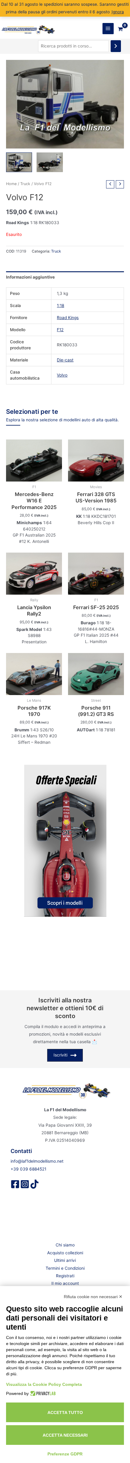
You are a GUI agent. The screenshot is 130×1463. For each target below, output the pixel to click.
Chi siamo (65, 1245)
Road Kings (68, 317)
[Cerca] (116, 46)
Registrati (65, 1275)
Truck (25, 183)
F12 (60, 329)
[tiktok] (34, 1184)
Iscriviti (60, 1055)
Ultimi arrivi (65, 1260)
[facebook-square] (15, 1184)
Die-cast (65, 360)
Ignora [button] (118, 11)
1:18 (60, 305)
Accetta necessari (65, 1435)
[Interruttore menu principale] (108, 28)
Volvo (62, 375)
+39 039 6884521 (28, 1169)
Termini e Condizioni (65, 1268)
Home (11, 183)
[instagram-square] (24, 1184)
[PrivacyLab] (42, 1393)
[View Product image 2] (50, 162)
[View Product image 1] (19, 162)
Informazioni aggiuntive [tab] (30, 277)
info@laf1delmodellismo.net (37, 1161)
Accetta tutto (65, 1412)
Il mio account (65, 1283)
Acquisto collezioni (65, 1252)
